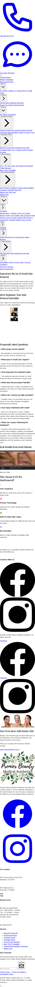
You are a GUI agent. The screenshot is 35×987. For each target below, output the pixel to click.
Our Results (9, 105)
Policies (3, 255)
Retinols (3, 239)
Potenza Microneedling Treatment (16, 946)
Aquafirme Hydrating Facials (15, 130)
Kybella (30, 150)
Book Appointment (6, 82)
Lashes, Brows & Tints (26, 132)
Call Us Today (19, 555)
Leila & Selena (18, 218)
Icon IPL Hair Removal (12, 942)
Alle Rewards (4, 253)
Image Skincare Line (7, 237)
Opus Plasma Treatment (8, 188)
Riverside (20, 103)
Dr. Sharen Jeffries (7, 91)
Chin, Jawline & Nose (19, 150)
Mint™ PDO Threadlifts (8, 170)
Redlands (13, 103)
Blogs (2, 222)
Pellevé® (11, 190)
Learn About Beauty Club (10, 749)
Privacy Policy (19, 262)
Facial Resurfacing (10, 935)
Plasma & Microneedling (7, 172)
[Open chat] (0, 986)
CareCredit (25, 253)
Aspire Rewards (15, 253)
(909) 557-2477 (9, 894)
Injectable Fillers (5, 150)
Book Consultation (6, 555)
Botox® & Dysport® (7, 148)
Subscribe (21, 962)
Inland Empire (5, 103)
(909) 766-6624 (10, 896)
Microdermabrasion (11, 132)
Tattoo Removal (5, 168)
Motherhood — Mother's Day (10, 213)
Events (2, 105)
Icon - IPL (3, 166)
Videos (3, 204)
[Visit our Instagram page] (17, 631)
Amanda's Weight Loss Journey (20, 220)
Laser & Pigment (5, 154)
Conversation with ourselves (20, 215)
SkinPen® (17, 190)
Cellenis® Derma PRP (21, 148)
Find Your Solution (6, 267)
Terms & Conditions (19, 972)
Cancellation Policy (6, 262)
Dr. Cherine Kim (19, 91)
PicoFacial (29, 166)
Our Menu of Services (8, 114)
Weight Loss (4, 192)
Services (3, 107)
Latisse (27, 237)
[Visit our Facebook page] (17, 596)
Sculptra (3, 152)
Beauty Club (4, 194)
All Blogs (3, 228)
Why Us (3, 84)
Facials (2, 130)
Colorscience (19, 237)
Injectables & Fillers (6, 134)
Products (3, 229)
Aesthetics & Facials (6, 116)
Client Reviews (19, 105)
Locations (3, 95)
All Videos (3, 211)
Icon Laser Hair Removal (16, 166)
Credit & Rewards (5, 241)
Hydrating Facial (9, 937)
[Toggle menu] (0, 75)
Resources (4, 196)
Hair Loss (12, 192)
